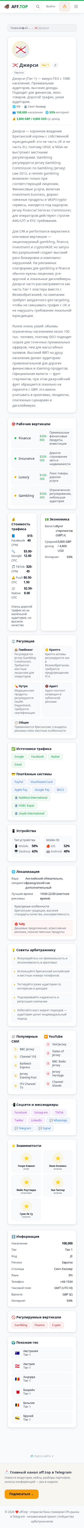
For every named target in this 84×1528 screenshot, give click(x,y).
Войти (50, 6)
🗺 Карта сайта (42, 1456)
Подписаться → (21, 1494)
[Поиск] (38, 6)
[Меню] (76, 6)
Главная (16, 28)
